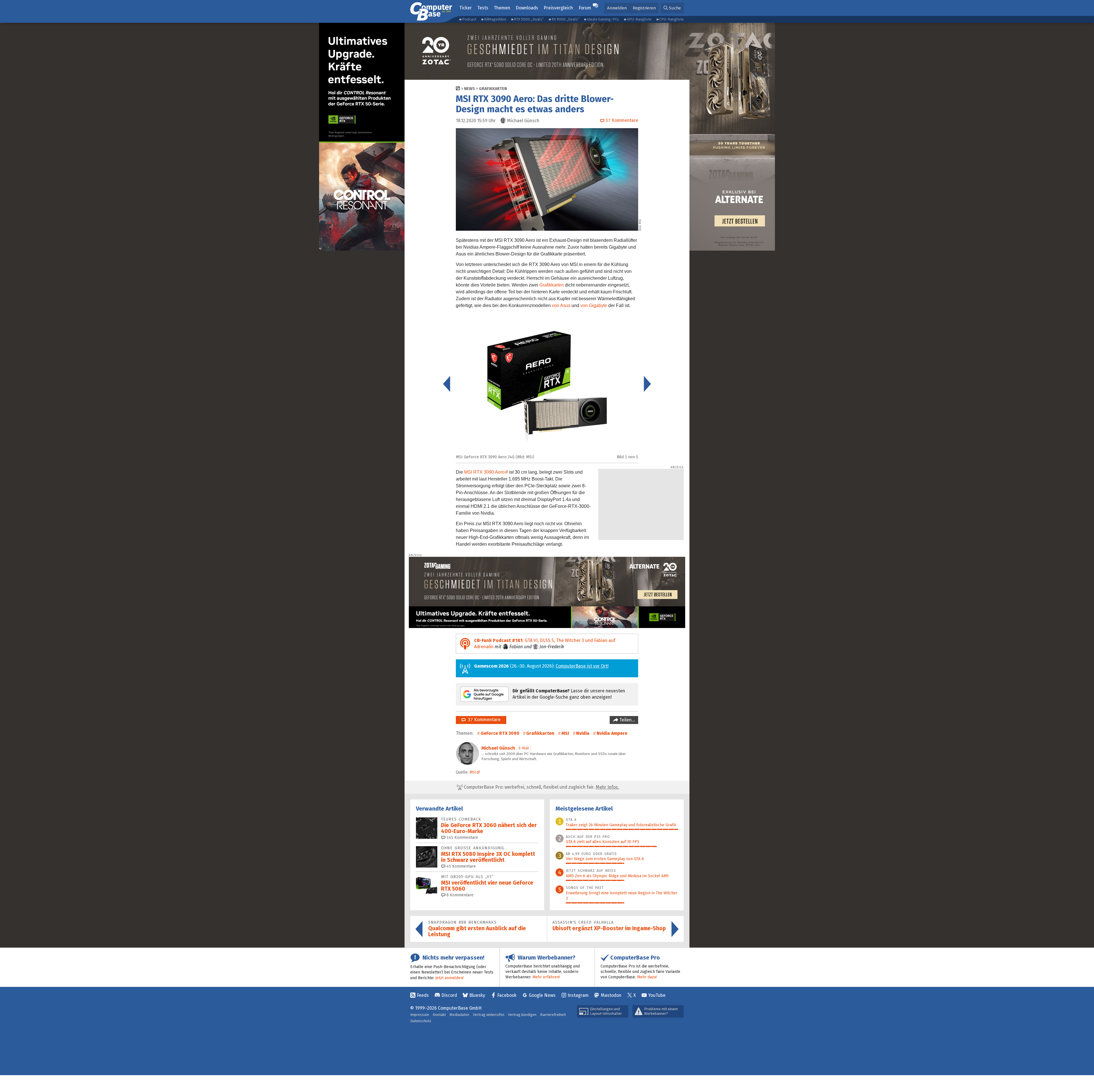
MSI (565, 733)
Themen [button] (502, 8)
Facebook (507, 995)
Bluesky (477, 995)
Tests (482, 8)
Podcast (469, 19)
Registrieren (644, 8)
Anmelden (617, 8)
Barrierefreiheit (553, 1015)
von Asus (561, 305)
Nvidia (582, 733)
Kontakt (439, 1015)
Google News (542, 995)
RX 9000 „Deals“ (565, 19)
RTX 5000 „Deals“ (529, 19)
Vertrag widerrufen (488, 1015)
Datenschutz (420, 1021)
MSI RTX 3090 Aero (484, 472)
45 (460, 866)
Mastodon (611, 995)
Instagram (578, 995)
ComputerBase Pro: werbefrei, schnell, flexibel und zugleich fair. (541, 787)
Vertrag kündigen (522, 1015)
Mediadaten (459, 1015)
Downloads (527, 8)
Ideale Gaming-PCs (603, 19)
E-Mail (524, 748)
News (469, 88)
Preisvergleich (558, 8)
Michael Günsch (498, 748)
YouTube (657, 995)
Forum (585, 8)
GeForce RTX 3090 (500, 733)
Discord (449, 995)
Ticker (465, 8)
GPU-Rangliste (639, 19)
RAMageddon (495, 19)
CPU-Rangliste (671, 19)
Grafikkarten (493, 88)
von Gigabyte (593, 305)
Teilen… (626, 720)
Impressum (419, 1015)
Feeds (423, 995)
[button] (672, 8)
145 (461, 837)
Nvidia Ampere (612, 733)
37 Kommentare (483, 719)
